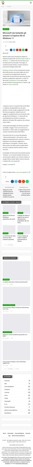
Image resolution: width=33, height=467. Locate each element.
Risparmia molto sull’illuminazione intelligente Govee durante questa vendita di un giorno (8, 193)
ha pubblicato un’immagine (16, 80)
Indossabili (7, 401)
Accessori (7, 380)
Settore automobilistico (10, 410)
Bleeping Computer (8, 70)
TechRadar (10, 164)
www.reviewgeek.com (22, 172)
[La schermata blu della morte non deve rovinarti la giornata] (9, 229)
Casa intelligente (7, 332)
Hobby (6, 398)
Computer (6, 29)
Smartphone (6, 279)
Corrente (6, 392)
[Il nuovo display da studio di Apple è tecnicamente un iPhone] (24, 229)
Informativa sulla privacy (22, 463)
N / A (5, 404)
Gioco (6, 395)
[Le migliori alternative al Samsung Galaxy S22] (16, 270)
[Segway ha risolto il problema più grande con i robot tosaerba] (16, 323)
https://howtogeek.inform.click (23, 447)
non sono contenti (11, 84)
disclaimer (7, 463)
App (5, 383)
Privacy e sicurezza (9, 407)
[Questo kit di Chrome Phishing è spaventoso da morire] (9, 209)
